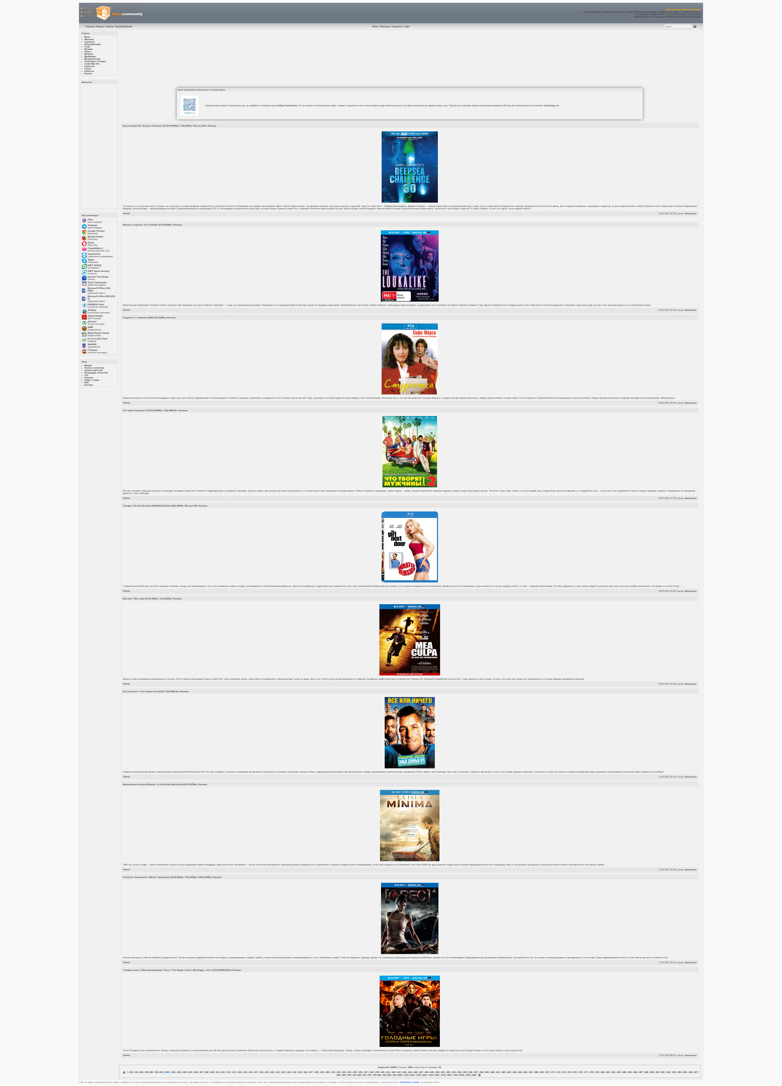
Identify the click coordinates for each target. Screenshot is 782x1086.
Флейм (654, 14)
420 (272, 1072)
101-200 (139, 1072)
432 (338, 1072)
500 (349, 1075)
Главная (89, 26)
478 (591, 1072)
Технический (640, 16)
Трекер (109, 26)
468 (536, 1072)
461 (498, 1072)
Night (123, 26)
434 (349, 1072)
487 (641, 1072)
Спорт (670, 14)
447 (421, 1072)
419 (267, 1072)
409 (212, 1072)
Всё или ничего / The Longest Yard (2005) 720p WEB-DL (150, 691)
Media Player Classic (98, 333)
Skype (91, 259)
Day (117, 26)
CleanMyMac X (95, 248)
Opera (91, 242)
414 (239, 1072)
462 (503, 1072)
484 (624, 1072)
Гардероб (686, 12)
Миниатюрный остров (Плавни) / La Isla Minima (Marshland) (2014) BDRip (160, 784)
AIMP (90, 327)
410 (218, 1072)
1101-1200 (421, 1075)
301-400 (159, 1072)
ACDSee (92, 310)
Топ (86, 375)
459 (487, 1072)
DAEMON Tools (96, 304)
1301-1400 (446, 1075)
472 (558, 1072)
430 (327, 1072)
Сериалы (397, 26)
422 (283, 1072)
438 (371, 1072)
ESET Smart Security (99, 271)
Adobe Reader (95, 316)
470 (547, 1072)
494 (679, 1072)
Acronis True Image (98, 277)
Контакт (88, 385)
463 (509, 1072)
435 (355, 1072)
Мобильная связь (669, 12)
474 (569, 1072)
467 (531, 1072)
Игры (375, 26)
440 (382, 1072)
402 (174, 1072)
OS (650, 16)
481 (608, 1072)
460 (492, 1072)
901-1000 (397, 1075)
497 (696, 1072)
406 (196, 1072)
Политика (680, 14)
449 (432, 1072)
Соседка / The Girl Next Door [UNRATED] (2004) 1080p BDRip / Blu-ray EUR (160, 506)
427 (311, 1072)
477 (586, 1072)
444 (404, 1072)
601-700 (367, 1075)
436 (360, 1072)
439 (377, 1072)
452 (448, 1072)
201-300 (149, 1072)
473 (564, 1072)
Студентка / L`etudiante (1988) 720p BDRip (144, 317)
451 (443, 1072)
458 (481, 1072)
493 (674, 1072)
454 (459, 1072)
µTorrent (92, 321)
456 (470, 1072)
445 (410, 1072)
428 (316, 1072)
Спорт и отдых (625, 12)
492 (668, 1072)
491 (663, 1072)
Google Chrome (96, 231)
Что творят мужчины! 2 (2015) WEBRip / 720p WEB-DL (150, 410)
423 (289, 1072)
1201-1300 (433, 1075)
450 (437, 1072)
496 (690, 1072)
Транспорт (609, 12)
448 (426, 1072)
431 (333, 1072)
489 (652, 1072)
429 (322, 1072)
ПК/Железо (673, 16)
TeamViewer (94, 254)
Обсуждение (642, 14)
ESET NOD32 (94, 265)
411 (223, 1072)
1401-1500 (458, 1075)
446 (415, 1072)
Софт (407, 26)
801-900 (387, 1075)
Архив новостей (93, 370)
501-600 (357, 1075)
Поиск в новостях (94, 368)
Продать (597, 12)
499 (344, 1075)
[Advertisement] (98, 146)
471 (553, 1072)
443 (399, 1072)
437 (366, 1072)
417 (256, 1072)
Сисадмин (660, 16)
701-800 (377, 1075)
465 (520, 1072)
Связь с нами (91, 380)
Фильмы (385, 26)
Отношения (694, 14)
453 (454, 1072)
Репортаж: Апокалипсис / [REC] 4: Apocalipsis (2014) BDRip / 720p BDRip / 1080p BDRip (167, 877)
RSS (86, 382)
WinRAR (92, 344)
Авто (662, 14)
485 (630, 1072)
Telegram (92, 225)
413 (234, 1072)
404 (185, 1072)
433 (344, 1072)
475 (575, 1072)
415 (245, 1072)
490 (657, 1072)
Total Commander (97, 282)
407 (201, 1072)
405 (190, 1072)
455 (465, 1072)
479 (597, 1072)
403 (179, 1072)
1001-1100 (409, 1075)
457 (476, 1072)
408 (207, 1072)
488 (646, 1072)
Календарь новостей (96, 372)
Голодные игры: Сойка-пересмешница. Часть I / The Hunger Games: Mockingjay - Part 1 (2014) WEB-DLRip (177, 970)
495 (685, 1072)
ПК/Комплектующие (646, 12)
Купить (587, 12)
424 (294, 1072)
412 (228, 1072)
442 (393, 1072)
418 (261, 1072)
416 (250, 1072)
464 (514, 1072)
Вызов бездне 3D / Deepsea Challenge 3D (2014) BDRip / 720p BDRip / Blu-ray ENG (164, 126)
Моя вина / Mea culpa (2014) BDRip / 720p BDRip (147, 598)
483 (619, 1072)
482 (613, 1072)
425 (300, 1072)
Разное (697, 12)
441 (388, 1072)
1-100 (130, 1072)
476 (580, 1072)
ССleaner (92, 350)
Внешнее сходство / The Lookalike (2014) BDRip (147, 225)
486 (635, 1072)
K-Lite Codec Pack (97, 338)
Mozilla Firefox (95, 236)
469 (542, 1072)
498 (338, 1075)
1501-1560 (471, 1075)
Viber (90, 219)
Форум (100, 26)
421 (278, 1072)
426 (305, 1072)
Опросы (88, 377)
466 (525, 1072)
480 (602, 1072)
